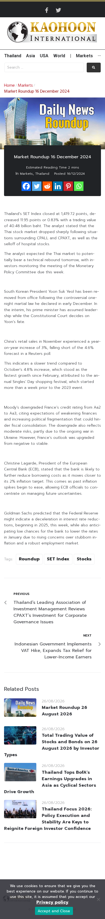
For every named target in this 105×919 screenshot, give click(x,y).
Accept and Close (54, 911)
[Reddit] (47, 186)
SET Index (58, 559)
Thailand (42, 173)
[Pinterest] (68, 186)
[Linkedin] (57, 186)
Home (9, 85)
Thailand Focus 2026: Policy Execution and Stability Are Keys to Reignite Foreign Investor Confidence (48, 819)
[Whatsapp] (78, 186)
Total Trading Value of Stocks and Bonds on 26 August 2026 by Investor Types (51, 745)
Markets (25, 85)
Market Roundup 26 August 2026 (64, 710)
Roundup (29, 559)
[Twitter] (58, 10)
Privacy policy (52, 902)
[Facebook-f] (46, 10)
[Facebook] (26, 186)
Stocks (84, 559)
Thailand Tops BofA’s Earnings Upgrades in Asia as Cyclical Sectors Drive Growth (50, 782)
